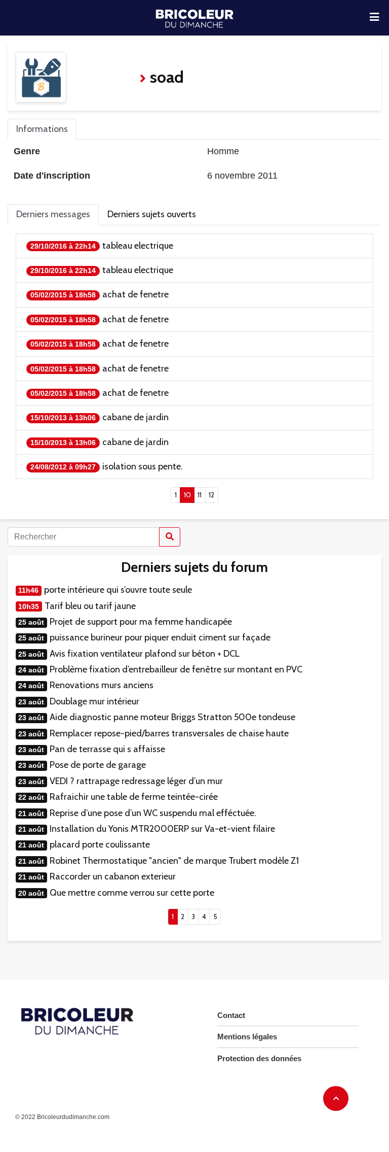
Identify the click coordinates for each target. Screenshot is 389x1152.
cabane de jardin (135, 417)
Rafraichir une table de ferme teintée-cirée (134, 796)
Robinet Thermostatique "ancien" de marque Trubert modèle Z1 (174, 860)
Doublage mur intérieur (94, 701)
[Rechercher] (169, 537)
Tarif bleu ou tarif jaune (90, 606)
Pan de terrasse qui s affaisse (107, 749)
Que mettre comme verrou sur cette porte (132, 892)
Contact (231, 1015)
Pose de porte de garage (98, 764)
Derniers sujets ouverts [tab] (151, 214)
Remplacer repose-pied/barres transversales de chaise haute (169, 733)
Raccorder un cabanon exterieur (113, 876)
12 (211, 494)
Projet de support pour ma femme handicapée (141, 621)
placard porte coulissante (100, 844)
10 (189, 494)
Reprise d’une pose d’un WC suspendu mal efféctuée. (153, 813)
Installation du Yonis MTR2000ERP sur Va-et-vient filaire (162, 828)
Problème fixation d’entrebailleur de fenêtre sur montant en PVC (176, 669)
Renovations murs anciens (101, 685)
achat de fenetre (135, 294)
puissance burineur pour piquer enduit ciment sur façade (160, 637)
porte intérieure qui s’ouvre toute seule (118, 589)
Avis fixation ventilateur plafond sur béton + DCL (145, 653)
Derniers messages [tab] (53, 214)
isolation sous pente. (142, 466)
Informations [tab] (42, 128)
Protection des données (259, 1058)
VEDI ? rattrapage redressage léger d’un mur (136, 781)
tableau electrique (137, 245)
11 (200, 494)
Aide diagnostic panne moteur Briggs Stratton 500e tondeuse (172, 717)
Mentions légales (247, 1036)
